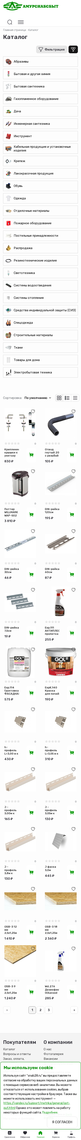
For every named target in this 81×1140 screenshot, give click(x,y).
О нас (48, 1049)
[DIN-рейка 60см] (61, 544)
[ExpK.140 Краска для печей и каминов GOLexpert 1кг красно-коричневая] (61, 662)
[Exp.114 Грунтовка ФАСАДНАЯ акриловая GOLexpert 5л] (20, 662)
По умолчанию (36, 398)
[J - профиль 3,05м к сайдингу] (61, 782)
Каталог (9, 1049)
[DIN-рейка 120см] (61, 484)
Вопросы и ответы (17, 1054)
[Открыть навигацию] (21, 22)
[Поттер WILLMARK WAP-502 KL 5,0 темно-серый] (20, 484)
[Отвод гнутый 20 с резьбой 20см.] (61, 424)
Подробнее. (50, 1112)
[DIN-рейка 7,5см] (20, 602)
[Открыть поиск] (10, 22)
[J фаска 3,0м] (61, 841)
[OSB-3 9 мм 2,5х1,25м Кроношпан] (20, 961)
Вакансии (51, 1059)
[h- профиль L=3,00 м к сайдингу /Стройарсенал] (20, 722)
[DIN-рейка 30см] (20, 544)
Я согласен (62, 1122)
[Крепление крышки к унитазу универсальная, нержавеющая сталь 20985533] (20, 424)
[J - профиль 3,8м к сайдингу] (20, 841)
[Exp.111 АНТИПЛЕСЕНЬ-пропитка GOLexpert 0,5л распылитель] (61, 602)
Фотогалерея (53, 1054)
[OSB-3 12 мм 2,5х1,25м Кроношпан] (20, 901)
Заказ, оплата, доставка (14, 1060)
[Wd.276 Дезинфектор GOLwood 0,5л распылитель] (61, 961)
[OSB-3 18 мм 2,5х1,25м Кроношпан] (61, 901)
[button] (71, 1135)
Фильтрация (55, 49)
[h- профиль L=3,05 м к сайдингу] (61, 722)
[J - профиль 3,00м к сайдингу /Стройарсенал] (20, 782)
